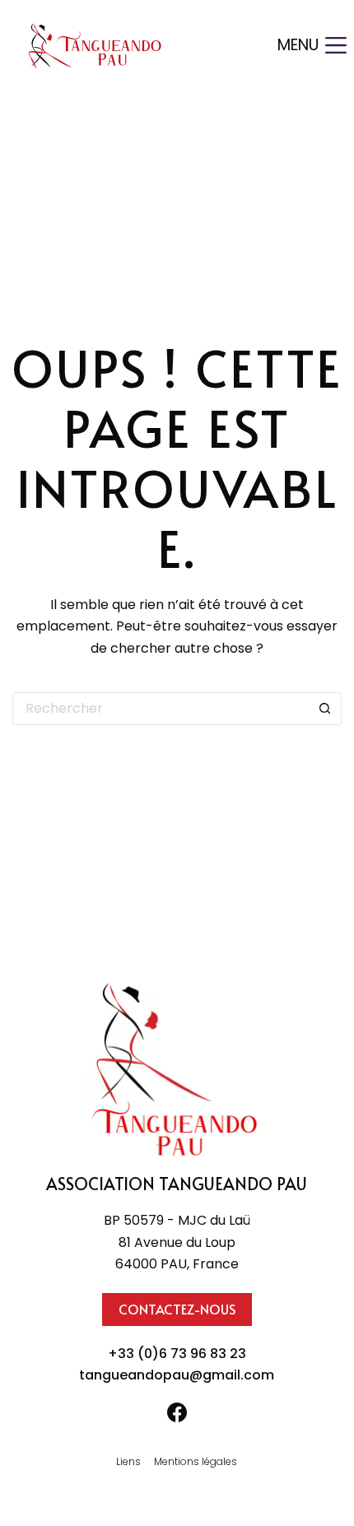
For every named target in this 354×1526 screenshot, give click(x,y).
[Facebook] (177, 1412)
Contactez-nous (177, 1309)
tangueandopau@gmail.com (176, 1374)
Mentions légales (195, 1461)
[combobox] (161, 708)
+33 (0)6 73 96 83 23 (177, 1353)
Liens (128, 1461)
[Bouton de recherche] (325, 708)
